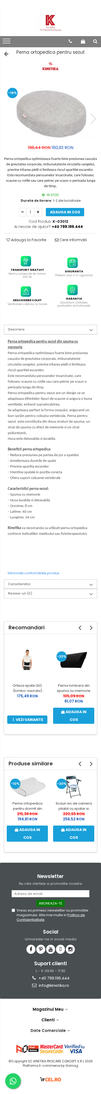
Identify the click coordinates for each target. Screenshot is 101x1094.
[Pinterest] (40, 949)
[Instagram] (70, 949)
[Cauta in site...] (95, 41)
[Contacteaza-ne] (70, 41)
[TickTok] (60, 949)
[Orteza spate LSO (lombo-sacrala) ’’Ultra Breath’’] (27, 659)
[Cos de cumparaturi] (83, 41)
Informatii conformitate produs (33, 573)
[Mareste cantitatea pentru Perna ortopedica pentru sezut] (38, 212)
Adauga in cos (65, 212)
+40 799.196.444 (53, 978)
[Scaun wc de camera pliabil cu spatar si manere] (73, 787)
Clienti (48, 1020)
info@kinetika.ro (53, 985)
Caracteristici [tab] (19, 584)
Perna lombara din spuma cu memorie (73, 688)
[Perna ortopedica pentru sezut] (50, 113)
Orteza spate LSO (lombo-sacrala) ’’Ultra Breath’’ (27, 688)
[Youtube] (50, 949)
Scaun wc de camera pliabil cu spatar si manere (74, 806)
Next (93, 118)
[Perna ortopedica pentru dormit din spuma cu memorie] (27, 786)
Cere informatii (73, 239)
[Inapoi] (4, 53)
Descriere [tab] (16, 329)
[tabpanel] (50, 113)
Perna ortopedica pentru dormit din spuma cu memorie (27, 806)
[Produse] (7, 42)
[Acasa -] (50, 23)
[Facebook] (30, 949)
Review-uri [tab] (20, 593)
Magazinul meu (48, 1009)
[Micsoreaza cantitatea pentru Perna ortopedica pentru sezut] (22, 212)
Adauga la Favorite (28, 239)
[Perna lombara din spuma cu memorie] (73, 659)
